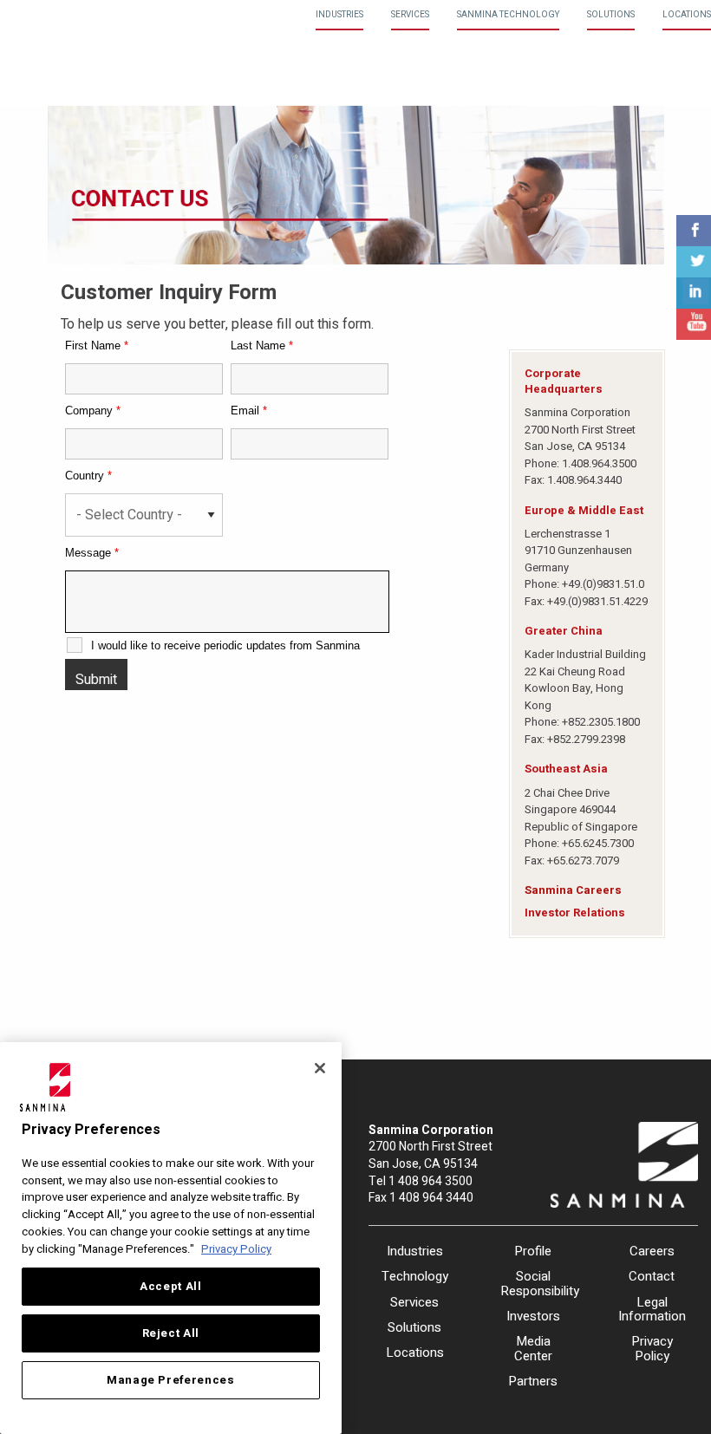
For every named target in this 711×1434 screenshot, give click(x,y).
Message (92, 552)
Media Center (533, 1349)
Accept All (171, 1286)
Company (93, 410)
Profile (532, 1251)
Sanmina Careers (573, 890)
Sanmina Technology (508, 15)
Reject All (171, 1333)
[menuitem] (339, 15)
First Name (96, 345)
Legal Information (651, 1309)
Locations (686, 15)
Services (410, 15)
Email (249, 410)
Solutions (611, 15)
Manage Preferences (171, 1380)
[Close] (320, 1068)
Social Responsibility (533, 1283)
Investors (533, 1316)
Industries (339, 15)
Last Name (262, 345)
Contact (652, 1276)
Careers (652, 1251)
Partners (533, 1381)
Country (88, 475)
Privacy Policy (652, 1349)
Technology (415, 1276)
